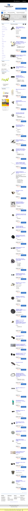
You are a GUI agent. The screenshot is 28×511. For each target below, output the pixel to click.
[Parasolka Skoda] (13, 364)
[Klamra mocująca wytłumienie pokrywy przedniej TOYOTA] (13, 204)
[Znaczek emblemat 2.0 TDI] (13, 388)
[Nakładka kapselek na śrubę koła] (13, 411)
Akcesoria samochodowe (4, 29)
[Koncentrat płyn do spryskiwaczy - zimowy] (13, 402)
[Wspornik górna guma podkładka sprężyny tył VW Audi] (13, 237)
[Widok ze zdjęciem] (23, 24)
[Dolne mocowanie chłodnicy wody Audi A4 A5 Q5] (13, 141)
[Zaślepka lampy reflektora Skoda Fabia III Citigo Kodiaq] (13, 311)
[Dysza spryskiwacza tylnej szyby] (13, 337)
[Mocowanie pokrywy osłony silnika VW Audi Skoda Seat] (13, 261)
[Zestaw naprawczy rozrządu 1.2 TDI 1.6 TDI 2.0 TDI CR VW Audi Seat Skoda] (13, 44)
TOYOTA (3, 53)
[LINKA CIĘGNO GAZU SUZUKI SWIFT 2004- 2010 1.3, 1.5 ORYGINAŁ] (13, 164)
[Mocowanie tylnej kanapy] (13, 192)
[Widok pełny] (25, 24)
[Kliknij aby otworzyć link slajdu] (14, 18)
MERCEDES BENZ (4, 41)
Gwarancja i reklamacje (15, 498)
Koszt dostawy (3, 500)
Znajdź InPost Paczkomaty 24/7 (5, 107)
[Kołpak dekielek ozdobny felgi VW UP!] (13, 432)
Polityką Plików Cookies (19, 509)
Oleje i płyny (3, 31)
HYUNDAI (3, 36)
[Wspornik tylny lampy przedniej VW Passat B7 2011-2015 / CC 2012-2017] (13, 150)
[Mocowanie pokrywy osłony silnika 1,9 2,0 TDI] (13, 423)
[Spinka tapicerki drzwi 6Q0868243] (13, 248)
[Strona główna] (8, 5)
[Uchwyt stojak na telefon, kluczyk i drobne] (13, 56)
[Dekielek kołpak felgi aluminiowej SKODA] (13, 115)
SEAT (2, 48)
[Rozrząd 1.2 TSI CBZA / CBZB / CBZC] (13, 284)
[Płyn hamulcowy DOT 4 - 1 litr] (13, 92)
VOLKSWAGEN (3, 55)
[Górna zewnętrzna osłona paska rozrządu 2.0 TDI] (13, 28)
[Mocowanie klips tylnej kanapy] (13, 464)
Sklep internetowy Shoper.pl (14, 506)
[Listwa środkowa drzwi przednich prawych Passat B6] (13, 452)
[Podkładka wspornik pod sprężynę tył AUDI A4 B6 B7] (13, 215)
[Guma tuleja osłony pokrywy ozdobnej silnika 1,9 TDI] (13, 67)
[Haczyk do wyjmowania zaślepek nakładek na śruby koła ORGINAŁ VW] (13, 345)
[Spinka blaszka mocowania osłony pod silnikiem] (13, 482)
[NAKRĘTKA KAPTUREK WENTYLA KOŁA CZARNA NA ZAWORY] (13, 355)
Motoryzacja (3, 26)
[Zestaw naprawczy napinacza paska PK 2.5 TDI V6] (13, 173)
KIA (2, 38)
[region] (14, 18)
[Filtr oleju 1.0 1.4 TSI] (13, 472)
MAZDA (3, 43)
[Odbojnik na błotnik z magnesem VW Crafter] (13, 298)
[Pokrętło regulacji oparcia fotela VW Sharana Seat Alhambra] (13, 228)
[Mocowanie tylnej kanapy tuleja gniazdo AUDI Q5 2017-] (13, 127)
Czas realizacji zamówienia (3, 497)
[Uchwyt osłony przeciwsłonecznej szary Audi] (13, 102)
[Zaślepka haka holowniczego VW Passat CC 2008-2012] (13, 77)
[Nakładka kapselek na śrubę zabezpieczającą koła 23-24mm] (13, 275)
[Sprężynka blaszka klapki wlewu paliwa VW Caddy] (13, 441)
